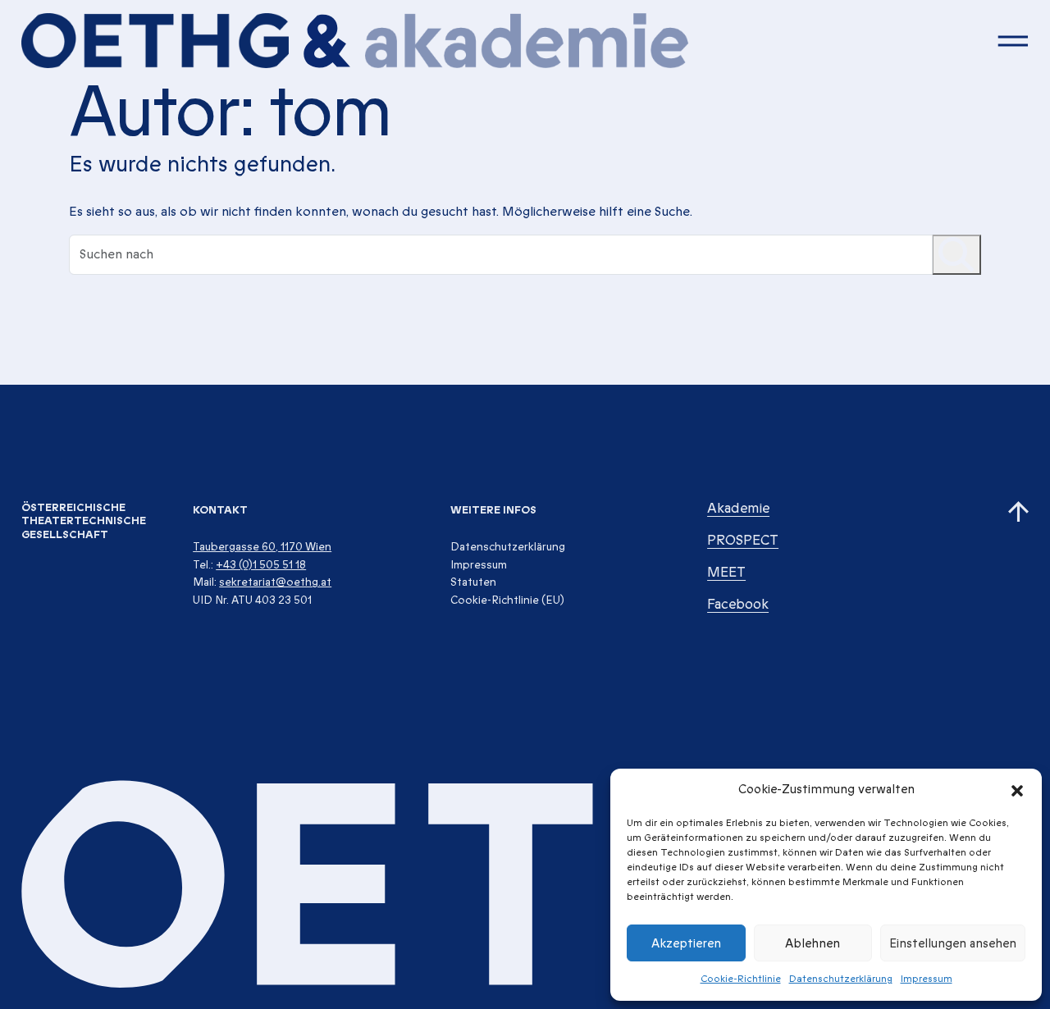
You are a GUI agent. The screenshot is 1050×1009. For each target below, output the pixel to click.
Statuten (473, 582)
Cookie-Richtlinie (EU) (507, 600)
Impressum (926, 978)
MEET (726, 572)
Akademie (738, 508)
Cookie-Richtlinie (741, 978)
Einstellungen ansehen (952, 943)
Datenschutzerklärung (840, 978)
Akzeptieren (686, 943)
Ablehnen (812, 943)
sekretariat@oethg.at (275, 582)
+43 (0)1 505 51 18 (261, 565)
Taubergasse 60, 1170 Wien (262, 547)
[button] (1017, 790)
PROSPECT (742, 540)
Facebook (738, 604)
